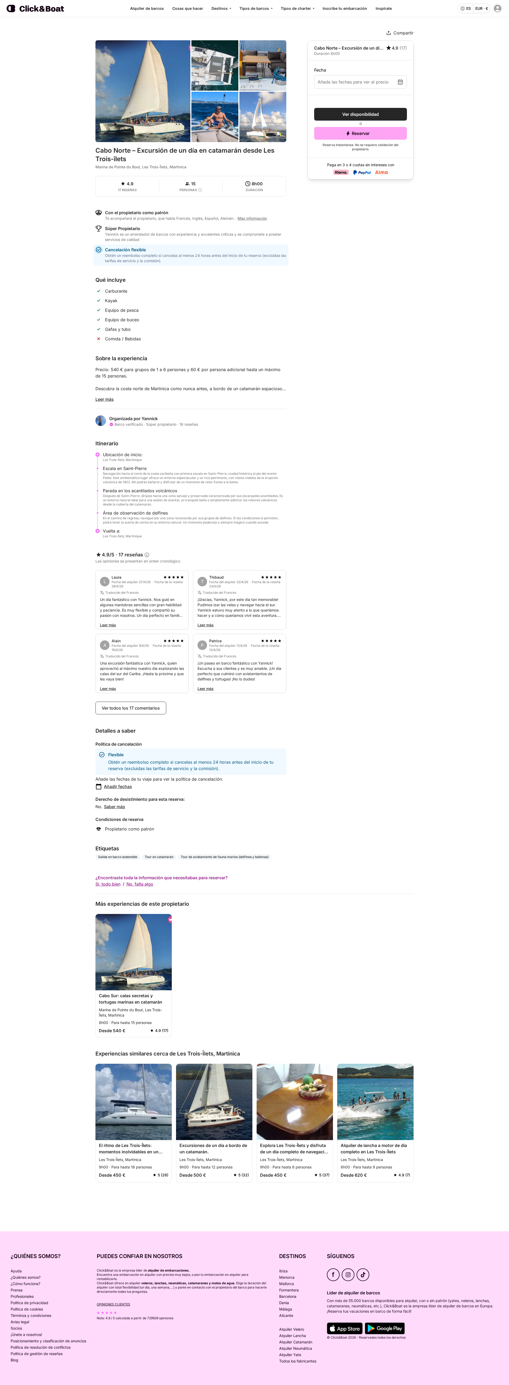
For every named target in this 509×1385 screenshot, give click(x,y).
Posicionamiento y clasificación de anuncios (48, 1341)
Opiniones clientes (113, 1304)
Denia (284, 1302)
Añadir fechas (118, 786)
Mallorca (286, 1283)
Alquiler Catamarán (295, 1342)
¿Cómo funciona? (25, 1283)
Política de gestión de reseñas (37, 1353)
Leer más (104, 399)
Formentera (289, 1290)
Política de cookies (27, 1309)
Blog (14, 1360)
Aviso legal (20, 1322)
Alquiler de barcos (147, 8)
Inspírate (384, 8)
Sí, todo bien (108, 884)
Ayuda (16, 1271)
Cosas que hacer (187, 8)
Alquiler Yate (290, 1354)
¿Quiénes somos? (26, 1277)
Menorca (287, 1277)
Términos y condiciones (31, 1315)
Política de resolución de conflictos (41, 1347)
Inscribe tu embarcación (345, 8)
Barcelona (287, 1296)
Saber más (114, 806)
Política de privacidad (29, 1302)
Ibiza (283, 1271)
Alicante (286, 1315)
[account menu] (498, 8)
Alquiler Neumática (295, 1348)
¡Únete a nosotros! (26, 1334)
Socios (16, 1328)
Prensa (17, 1290)
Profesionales (22, 1296)
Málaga (285, 1309)
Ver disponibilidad (360, 114)
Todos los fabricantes (297, 1361)
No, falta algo (139, 884)
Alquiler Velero (291, 1329)
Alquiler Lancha (292, 1335)
